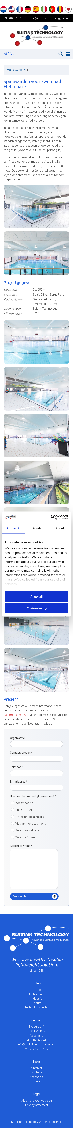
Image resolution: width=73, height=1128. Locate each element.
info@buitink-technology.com (49, 18)
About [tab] (59, 528)
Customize (34, 608)
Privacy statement (36, 1105)
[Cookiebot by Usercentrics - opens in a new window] (51, 517)
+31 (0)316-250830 (16, 18)
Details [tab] (37, 528)
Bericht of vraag (21, 845)
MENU (10, 53)
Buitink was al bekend (29, 830)
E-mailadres (18, 781)
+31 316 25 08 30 (36, 1040)
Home (37, 989)
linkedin (36, 1081)
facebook (36, 1077)
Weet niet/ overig (25, 837)
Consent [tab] (13, 528)
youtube (36, 1072)
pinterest (36, 1068)
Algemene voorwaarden (36, 1100)
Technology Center (36, 1007)
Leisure (36, 1003)
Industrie (36, 998)
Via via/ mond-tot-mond (30, 823)
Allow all (36, 596)
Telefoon (17, 767)
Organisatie (17, 738)
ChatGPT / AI (23, 809)
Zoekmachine (24, 803)
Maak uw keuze (17, 69)
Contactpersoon (21, 752)
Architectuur (36, 994)
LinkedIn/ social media (29, 816)
